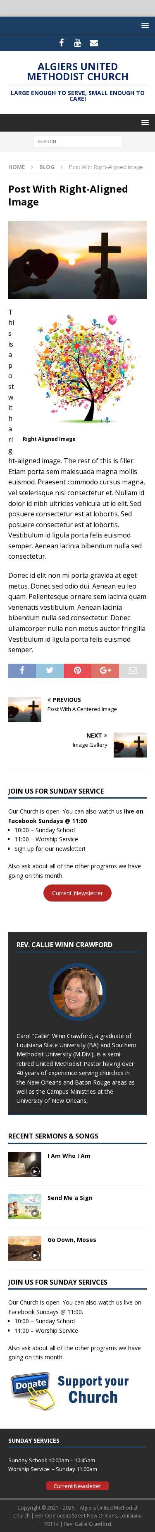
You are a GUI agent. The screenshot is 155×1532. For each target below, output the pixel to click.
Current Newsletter (77, 893)
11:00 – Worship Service (46, 839)
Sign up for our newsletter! (49, 849)
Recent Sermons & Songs (53, 1136)
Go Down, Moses (72, 1240)
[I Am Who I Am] (24, 1164)
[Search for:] (77, 141)
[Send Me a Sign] (24, 1206)
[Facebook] (61, 42)
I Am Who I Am (69, 1156)
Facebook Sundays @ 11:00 (47, 821)
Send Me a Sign (70, 1198)
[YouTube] (77, 42)
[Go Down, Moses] (24, 1248)
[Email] (93, 42)
